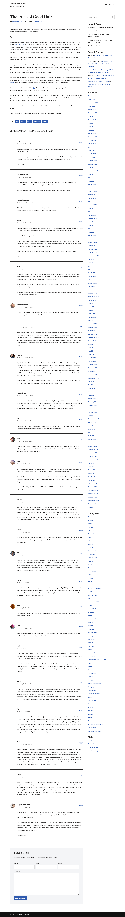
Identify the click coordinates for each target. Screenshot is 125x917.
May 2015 (91, 229)
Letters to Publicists (94, 602)
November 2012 (93, 330)
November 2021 (93, 103)
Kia (89, 598)
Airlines (90, 520)
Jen (18, 709)
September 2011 (93, 378)
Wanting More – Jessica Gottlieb (98, 82)
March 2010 (92, 439)
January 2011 (92, 405)
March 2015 (92, 235)
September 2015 (93, 218)
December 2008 (93, 490)
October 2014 (92, 252)
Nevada (90, 643)
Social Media (92, 690)
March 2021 (92, 110)
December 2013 (93, 286)
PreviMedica (92, 673)
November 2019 (93, 140)
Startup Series (92, 700)
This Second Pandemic (95, 46)
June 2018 (91, 174)
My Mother (91, 639)
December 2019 (93, 137)
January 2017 (92, 205)
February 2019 (92, 157)
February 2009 (92, 484)
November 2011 (93, 371)
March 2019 (92, 154)
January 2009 (92, 487)
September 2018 (93, 171)
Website (60, 863)
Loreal (23, 121)
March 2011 (92, 399)
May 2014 (91, 269)
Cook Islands (92, 551)
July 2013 (91, 303)
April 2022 (91, 99)
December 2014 (93, 246)
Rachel (19, 774)
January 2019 (92, 161)
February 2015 (92, 239)
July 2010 (91, 426)
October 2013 (92, 293)
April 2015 (91, 232)
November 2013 (93, 290)
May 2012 (91, 351)
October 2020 (92, 116)
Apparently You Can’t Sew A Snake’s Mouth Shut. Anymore (100, 63)
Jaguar (90, 592)
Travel (90, 721)
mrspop (19, 141)
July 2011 (91, 385)
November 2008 (93, 494)
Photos (90, 670)
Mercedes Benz (93, 619)
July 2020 (91, 123)
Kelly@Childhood (22, 175)
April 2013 (91, 313)
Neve (12, 915)
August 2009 (92, 463)
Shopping (91, 687)
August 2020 (92, 120)
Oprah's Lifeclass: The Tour (97, 660)
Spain (90, 697)
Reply (81, 142)
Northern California (94, 653)
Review (90, 677)
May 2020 (91, 130)
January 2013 (92, 324)
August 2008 (92, 504)
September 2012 (93, 337)
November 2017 (93, 195)
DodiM (19, 742)
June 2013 (91, 307)
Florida (90, 564)
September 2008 (93, 501)
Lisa (34, 88)
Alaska (90, 524)
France (90, 568)
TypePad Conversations (95, 724)
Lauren (19, 626)
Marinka (19, 605)
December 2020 (93, 113)
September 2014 (93, 256)
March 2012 (92, 358)
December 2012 (93, 327)
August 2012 (92, 341)
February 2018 (92, 188)
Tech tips (91, 707)
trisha (19, 220)
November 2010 (93, 412)
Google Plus (92, 571)
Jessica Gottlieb (17, 21)
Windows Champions (94, 731)
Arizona (90, 527)
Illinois (90, 581)
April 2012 (91, 354)
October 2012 (92, 334)
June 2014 (91, 266)
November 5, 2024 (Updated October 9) (100, 27)
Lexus (90, 605)
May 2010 (91, 433)
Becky (19, 530)
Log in (90, 741)
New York (91, 646)
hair (17, 121)
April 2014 (91, 273)
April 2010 (91, 436)
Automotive (91, 534)
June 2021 (91, 106)
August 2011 (92, 382)
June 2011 (91, 388)
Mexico (90, 622)
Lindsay (19, 499)
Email (38, 863)
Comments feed (93, 747)
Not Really (91, 656)
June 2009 (91, 470)
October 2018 (92, 167)
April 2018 (91, 181)
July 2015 (91, 222)
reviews (90, 680)
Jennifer (20, 418)
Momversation (19, 45)
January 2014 (92, 283)
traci (18, 552)
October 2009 (92, 456)
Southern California (94, 694)
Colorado (91, 547)
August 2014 (92, 259)
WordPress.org (93, 751)
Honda (90, 575)
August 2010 (92, 422)
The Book (91, 714)
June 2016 (91, 208)
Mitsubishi (91, 629)
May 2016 (91, 212)
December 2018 (93, 164)
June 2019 (91, 147)
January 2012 (92, 365)
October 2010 (92, 416)
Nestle (12, 83)
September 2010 (93, 419)
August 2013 (92, 300)
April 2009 (91, 477)
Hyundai (90, 578)
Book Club (91, 541)
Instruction (91, 585)
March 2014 (92, 276)
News (90, 649)
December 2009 (93, 450)
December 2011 (93, 368)
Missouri (90, 626)
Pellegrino (37, 121)
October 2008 (92, 497)
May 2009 (91, 473)
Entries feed (92, 744)
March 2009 (92, 480)
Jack (18, 461)
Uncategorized (92, 728)
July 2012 (91, 344)
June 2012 (91, 348)
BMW (90, 537)
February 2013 (92, 320)
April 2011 (91, 395)
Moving (90, 636)
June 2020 (91, 127)
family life (91, 561)
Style (89, 704)
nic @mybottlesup (23, 200)
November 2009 (93, 453)
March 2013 (92, 317)
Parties (90, 666)
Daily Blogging (92, 558)
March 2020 (92, 133)
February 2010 (92, 443)
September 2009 (93, 460)
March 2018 (92, 184)
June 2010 (91, 429)
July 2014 (91, 263)
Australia (91, 530)
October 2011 (92, 375)
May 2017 (91, 201)
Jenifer (19, 580)
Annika (19, 438)
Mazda (90, 615)
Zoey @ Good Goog (23, 805)
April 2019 (91, 150)
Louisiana (91, 612)
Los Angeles (92, 609)
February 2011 (92, 402)
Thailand (90, 711)
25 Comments (39, 21)
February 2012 (92, 361)
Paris (89, 663)
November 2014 (93, 249)
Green (19, 266)
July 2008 (91, 507)
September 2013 (93, 297)
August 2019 (92, 144)
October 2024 (92, 96)
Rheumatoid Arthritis (94, 683)
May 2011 (91, 392)
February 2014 (92, 280)
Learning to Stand (93, 31)
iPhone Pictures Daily (94, 588)
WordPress (26, 915)
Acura (90, 517)
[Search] (113, 17)
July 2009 (91, 467)
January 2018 (92, 191)
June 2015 (91, 225)
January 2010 (92, 446)
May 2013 (91, 310)
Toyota (90, 717)
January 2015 (92, 242)
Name (16, 863)
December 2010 (93, 409)
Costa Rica (91, 554)
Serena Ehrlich (22, 393)
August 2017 (92, 198)
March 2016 (92, 215)
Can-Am (90, 544)
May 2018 (91, 178)
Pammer (19, 355)
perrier (45, 121)
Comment (17, 872)
